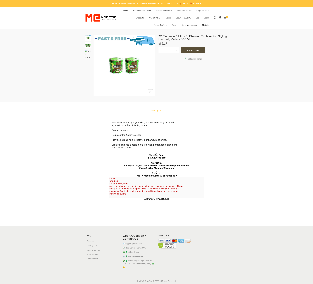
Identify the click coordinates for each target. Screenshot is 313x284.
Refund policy (92, 259)
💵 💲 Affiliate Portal (131, 252)
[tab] (156, 110)
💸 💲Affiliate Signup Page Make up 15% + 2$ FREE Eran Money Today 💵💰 (138, 264)
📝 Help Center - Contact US (134, 248)
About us (90, 241)
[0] (224, 17)
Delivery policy (93, 245)
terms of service (93, 250)
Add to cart (192, 50)
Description (156, 110)
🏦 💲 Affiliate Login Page (133, 256)
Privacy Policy (92, 254)
